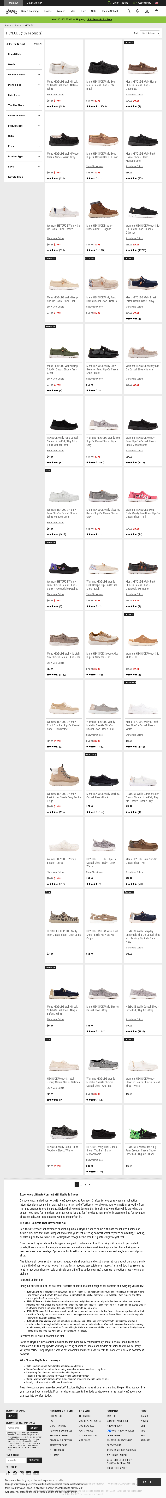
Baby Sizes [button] (14, 95)
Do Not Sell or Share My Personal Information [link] (119, 1462)
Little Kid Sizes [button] (16, 115)
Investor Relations (117, 1455)
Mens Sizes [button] (14, 85)
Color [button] (11, 136)
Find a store (12, 1455)
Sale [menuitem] (93, 11)
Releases (145, 1440)
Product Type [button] (15, 156)
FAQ (51, 1421)
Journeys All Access (90, 1421)
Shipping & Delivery (60, 1435)
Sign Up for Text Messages (20, 1422)
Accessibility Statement (119, 1440)
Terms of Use (113, 1435)
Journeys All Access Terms (121, 1450)
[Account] (148, 11)
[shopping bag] (157, 11)
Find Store (34, 1460)
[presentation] (30, 11)
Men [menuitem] (73, 11)
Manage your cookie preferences (22, 1484)
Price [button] (11, 146)
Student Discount (88, 1435)
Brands (144, 1416)
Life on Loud (85, 1416)
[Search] (129, 11)
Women (144, 1421)
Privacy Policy (114, 1426)
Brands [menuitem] (48, 11)
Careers (111, 1416)
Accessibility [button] (144, 2)
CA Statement (114, 1445)
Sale (143, 1435)
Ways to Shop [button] (15, 177)
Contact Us (56, 1416)
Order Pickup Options (61, 1440)
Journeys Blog (86, 1426)
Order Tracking (120, 2)
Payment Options (58, 1445)
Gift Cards (84, 1440)
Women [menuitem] (61, 11)
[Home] (12, 11)
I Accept (149, 1482)
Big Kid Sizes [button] (15, 126)
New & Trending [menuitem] (29, 11)
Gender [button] (12, 64)
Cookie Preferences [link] (117, 1468)
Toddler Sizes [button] (16, 105)
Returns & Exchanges (61, 1430)
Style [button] (11, 166)
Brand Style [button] (14, 54)
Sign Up (11, 1416)
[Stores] (138, 11)
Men (143, 1426)
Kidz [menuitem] (83, 11)
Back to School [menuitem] (109, 11)
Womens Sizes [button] (16, 74)
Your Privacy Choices (123, 1430)
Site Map (54, 1455)
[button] (157, 3)
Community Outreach (118, 1421)
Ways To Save (86, 1430)
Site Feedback (57, 1450)
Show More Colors (55, 94)
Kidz (143, 1430)
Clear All (38, 44)
